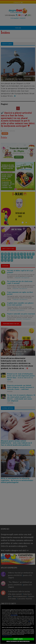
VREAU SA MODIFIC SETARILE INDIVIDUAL (18, 641)
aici (29, 621)
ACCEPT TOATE (18, 639)
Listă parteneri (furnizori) (7, 635)
